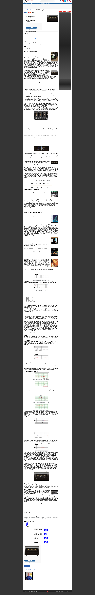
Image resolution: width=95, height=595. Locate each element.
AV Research (35, 3)
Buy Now (31, 27)
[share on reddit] (31, 12)
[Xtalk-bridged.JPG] (41, 447)
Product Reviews (29, 3)
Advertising (30, 591)
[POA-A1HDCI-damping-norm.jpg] (41, 398)
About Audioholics (26, 591)
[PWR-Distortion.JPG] (41, 286)
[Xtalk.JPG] (41, 420)
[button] (63, 1)
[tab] (41, 31)
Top (47, 591)
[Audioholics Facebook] (60, 1)
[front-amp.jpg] (41, 476)
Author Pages (33, 591)
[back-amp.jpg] (41, 115)
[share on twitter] (27, 12)
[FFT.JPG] (41, 348)
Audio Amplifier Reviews (32, 9)
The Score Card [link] (28, 39)
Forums (25, 3)
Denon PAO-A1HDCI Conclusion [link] (30, 38)
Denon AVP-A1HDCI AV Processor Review (32, 569)
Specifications (27, 31)
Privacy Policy (64, 591)
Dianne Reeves (29, 213)
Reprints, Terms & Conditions (59, 591)
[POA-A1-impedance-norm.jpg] (41, 375)
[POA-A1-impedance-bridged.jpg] (41, 383)
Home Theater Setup (44, 3)
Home (24, 9)
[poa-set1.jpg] (37, 148)
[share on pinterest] (29, 12)
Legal (36, 591)
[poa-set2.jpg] (45, 148)
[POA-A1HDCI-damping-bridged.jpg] (41, 406)
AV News (38, 3)
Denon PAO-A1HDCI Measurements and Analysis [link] (33, 37)
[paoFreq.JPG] (41, 276)
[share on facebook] (25, 12)
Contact (67, 591)
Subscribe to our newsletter (65, 11)
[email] (33, 12)
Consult (48, 3)
